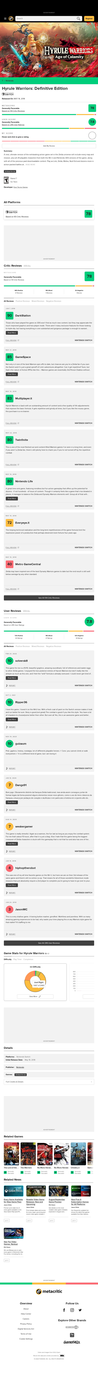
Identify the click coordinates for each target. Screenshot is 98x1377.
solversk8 (18, 660)
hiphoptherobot (22, 868)
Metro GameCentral (24, 564)
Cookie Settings (26, 1339)
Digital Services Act (26, 1329)
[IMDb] (62, 1355)
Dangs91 (18, 785)
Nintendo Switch (83, 340)
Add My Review (49, 146)
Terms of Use (26, 1334)
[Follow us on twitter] (80, 1311)
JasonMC (17, 909)
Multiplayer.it (19, 398)
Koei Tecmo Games (21, 187)
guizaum (17, 743)
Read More (12, 333)
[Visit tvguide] (72, 1336)
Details (8, 1048)
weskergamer (21, 826)
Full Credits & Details (14, 1082)
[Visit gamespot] (72, 1328)
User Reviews (12, 611)
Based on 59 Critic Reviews (13, 111)
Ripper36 (17, 702)
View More (33, 996)
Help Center (26, 1314)
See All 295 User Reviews (49, 943)
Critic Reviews (13, 265)
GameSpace (19, 357)
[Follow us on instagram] (72, 1311)
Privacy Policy (26, 1324)
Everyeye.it (18, 522)
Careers (26, 1319)
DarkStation (19, 315)
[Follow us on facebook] (64, 1311)
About (26, 1309)
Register (89, 18)
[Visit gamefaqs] (72, 1343)
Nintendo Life (20, 481)
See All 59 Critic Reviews (49, 598)
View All (27, 266)
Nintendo (10, 81)
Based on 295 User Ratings (13, 125)
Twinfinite (17, 440)
